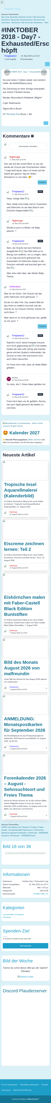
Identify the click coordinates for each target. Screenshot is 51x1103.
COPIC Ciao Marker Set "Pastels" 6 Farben (19, 827)
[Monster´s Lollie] (29, 853)
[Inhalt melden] (46, 123)
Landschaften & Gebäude (13, 914)
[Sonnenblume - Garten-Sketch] (21, 853)
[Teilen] (47, 64)
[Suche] (34, 3)
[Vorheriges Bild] (7, 72)
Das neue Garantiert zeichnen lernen (16, 17)
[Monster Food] (16, 853)
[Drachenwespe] (6, 853)
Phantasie (7, 917)
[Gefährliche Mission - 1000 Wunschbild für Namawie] (11, 853)
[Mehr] (45, 156)
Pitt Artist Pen (13, 114)
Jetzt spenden (25, 946)
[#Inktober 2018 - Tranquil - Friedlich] (39, 853)
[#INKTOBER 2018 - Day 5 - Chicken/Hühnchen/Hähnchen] (43, 853)
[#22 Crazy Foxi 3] (34, 853)
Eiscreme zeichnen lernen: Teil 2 (24, 546)
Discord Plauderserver (25, 990)
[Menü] (47, 3)
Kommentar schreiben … (29, 146)
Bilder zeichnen (34, 440)
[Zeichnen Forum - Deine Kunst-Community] (16, 3)
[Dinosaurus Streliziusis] (26, 853)
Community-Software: (25, 1099)
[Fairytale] (31, 853)
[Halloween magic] (19, 853)
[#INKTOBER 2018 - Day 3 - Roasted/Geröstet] (41, 853)
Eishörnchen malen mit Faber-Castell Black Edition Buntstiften (24, 606)
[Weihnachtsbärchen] (36, 853)
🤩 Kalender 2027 (21, 432)
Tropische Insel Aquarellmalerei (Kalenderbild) (20, 490)
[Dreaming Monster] (14, 853)
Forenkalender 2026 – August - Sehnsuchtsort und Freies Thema (25, 787)
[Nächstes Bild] (44, 72)
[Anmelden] (41, 3)
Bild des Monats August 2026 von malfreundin (22, 668)
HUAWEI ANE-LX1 (40, 894)
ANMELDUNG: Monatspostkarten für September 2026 (24, 724)
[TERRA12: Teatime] (9, 853)
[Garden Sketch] (24, 853)
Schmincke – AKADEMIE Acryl (22, 835)
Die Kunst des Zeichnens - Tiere (35, 22)
